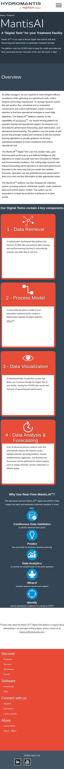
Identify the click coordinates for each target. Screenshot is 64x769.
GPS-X (10, 321)
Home (2, 15)
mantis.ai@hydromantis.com (31, 632)
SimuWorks (20, 120)
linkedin (17, 762)
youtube (27, 762)
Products (11, 15)
